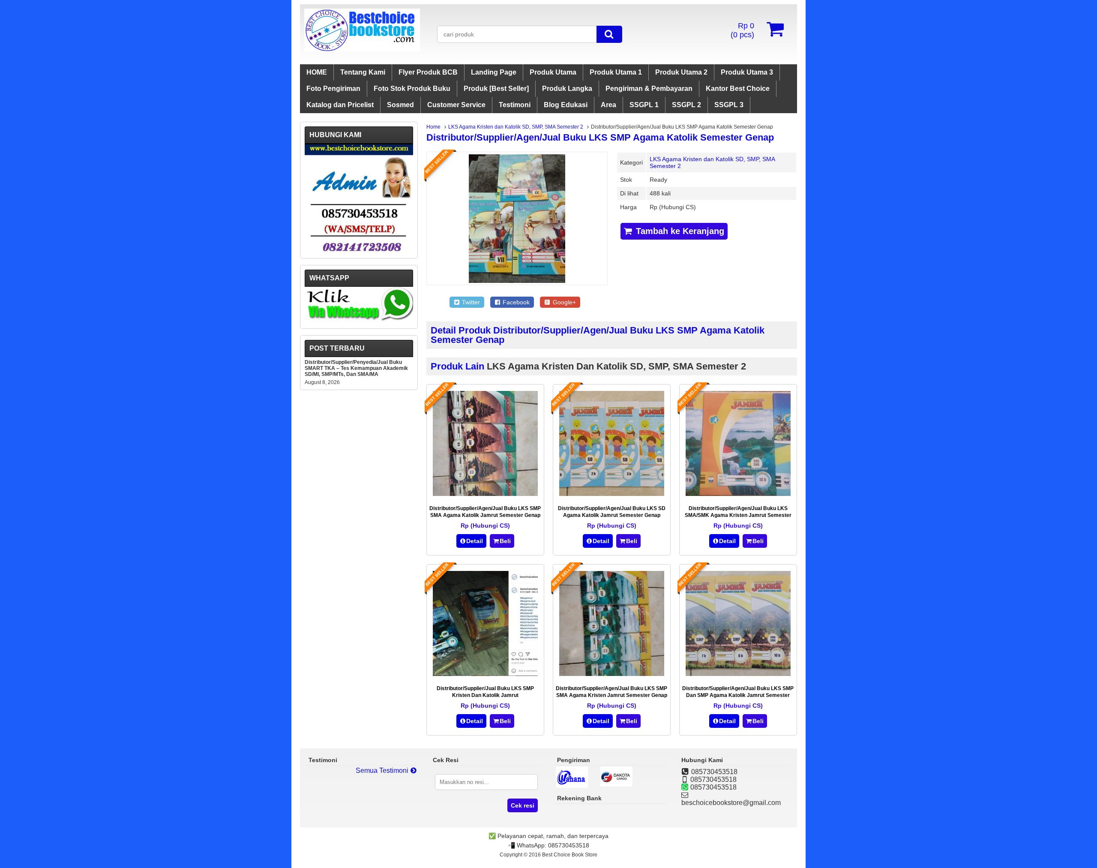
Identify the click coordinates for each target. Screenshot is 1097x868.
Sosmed (400, 104)
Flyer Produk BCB (428, 72)
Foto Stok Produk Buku (412, 88)
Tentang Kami (362, 72)
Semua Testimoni (383, 770)
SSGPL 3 (728, 104)
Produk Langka (567, 88)
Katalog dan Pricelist (340, 104)
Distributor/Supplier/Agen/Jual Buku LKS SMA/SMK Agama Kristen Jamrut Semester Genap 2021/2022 (738, 515)
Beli (505, 541)
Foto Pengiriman (333, 88)
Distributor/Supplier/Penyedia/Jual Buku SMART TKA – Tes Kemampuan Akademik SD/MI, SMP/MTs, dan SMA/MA (356, 368)
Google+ (563, 302)
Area (608, 104)
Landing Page (493, 72)
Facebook (515, 302)
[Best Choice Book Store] (362, 49)
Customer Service (456, 104)
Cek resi (522, 805)
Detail (474, 541)
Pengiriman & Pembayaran (648, 88)
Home (433, 127)
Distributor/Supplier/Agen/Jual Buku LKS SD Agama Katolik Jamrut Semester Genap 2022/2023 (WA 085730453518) (611, 515)
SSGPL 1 (644, 104)
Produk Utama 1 (616, 72)
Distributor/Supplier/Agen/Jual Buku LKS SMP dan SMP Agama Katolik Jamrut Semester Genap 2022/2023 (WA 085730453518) (738, 695)
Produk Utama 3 (747, 72)
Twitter (470, 302)
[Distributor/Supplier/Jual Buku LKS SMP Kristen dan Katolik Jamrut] (485, 673)
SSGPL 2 (686, 104)
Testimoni (515, 104)
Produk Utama (553, 72)
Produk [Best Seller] (496, 88)
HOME (316, 72)
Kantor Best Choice (738, 88)
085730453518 (568, 845)
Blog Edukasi (565, 104)
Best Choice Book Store (569, 855)
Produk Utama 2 (681, 72)
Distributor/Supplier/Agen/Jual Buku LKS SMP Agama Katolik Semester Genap (600, 137)
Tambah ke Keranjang (678, 231)
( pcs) (742, 30)
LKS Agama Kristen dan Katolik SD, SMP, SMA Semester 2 (515, 127)
